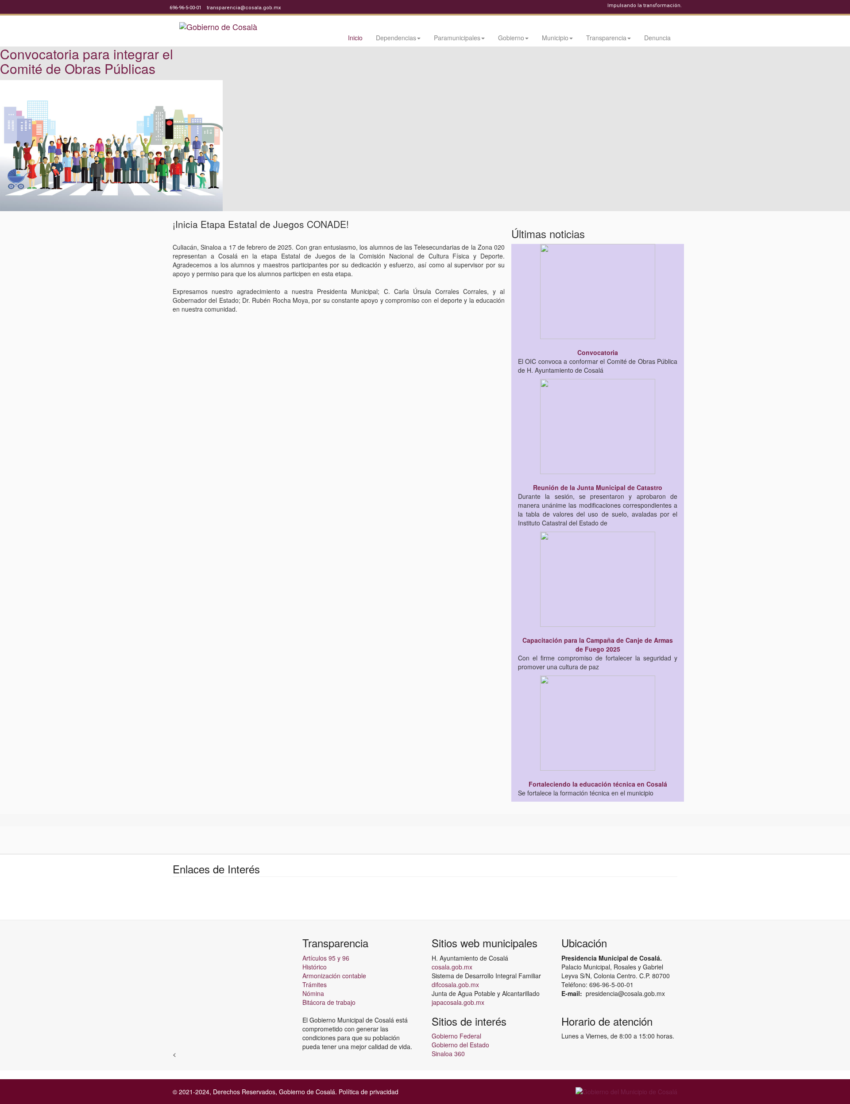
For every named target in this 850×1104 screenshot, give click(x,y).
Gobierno (511, 37)
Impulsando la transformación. (644, 5)
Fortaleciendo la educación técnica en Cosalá (598, 784)
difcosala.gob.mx (455, 984)
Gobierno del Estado (460, 1044)
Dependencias (396, 37)
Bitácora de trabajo (328, 1002)
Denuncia (657, 37)
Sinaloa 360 (448, 1053)
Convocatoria (597, 352)
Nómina (313, 993)
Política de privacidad (368, 1091)
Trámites (314, 984)
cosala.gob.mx (452, 966)
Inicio (355, 37)
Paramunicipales (457, 37)
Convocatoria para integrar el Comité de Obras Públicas (86, 61)
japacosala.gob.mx (458, 1002)
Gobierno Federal (456, 1035)
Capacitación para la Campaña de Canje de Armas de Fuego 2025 (597, 644)
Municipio (555, 37)
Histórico (314, 966)
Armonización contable (334, 975)
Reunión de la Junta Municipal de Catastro (597, 487)
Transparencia (606, 37)
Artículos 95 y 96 (325, 957)
